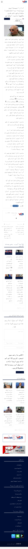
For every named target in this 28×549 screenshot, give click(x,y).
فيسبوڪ (19, 516)
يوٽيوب (18, 519)
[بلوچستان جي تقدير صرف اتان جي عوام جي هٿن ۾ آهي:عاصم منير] (8, 410)
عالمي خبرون (18, 468)
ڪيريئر (19, 500)
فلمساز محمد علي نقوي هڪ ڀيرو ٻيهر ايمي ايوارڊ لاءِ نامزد (19, 230)
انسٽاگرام (18, 526)
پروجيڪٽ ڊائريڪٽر (16, 497)
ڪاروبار (19, 471)
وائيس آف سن (18, 490)
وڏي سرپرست (18, 494)
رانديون (19, 474)
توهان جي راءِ (18, 506)
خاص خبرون (7, 19)
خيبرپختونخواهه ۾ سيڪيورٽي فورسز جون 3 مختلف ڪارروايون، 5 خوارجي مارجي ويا (7, 232)
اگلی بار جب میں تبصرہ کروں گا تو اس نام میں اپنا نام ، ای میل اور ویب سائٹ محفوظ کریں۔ (14, 361)
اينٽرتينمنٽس (17, 478)
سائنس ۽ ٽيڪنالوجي (16, 481)
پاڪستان (19, 465)
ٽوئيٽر (19, 522)
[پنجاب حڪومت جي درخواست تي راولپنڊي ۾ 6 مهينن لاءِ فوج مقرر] (20, 410)
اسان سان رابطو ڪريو (16, 503)
